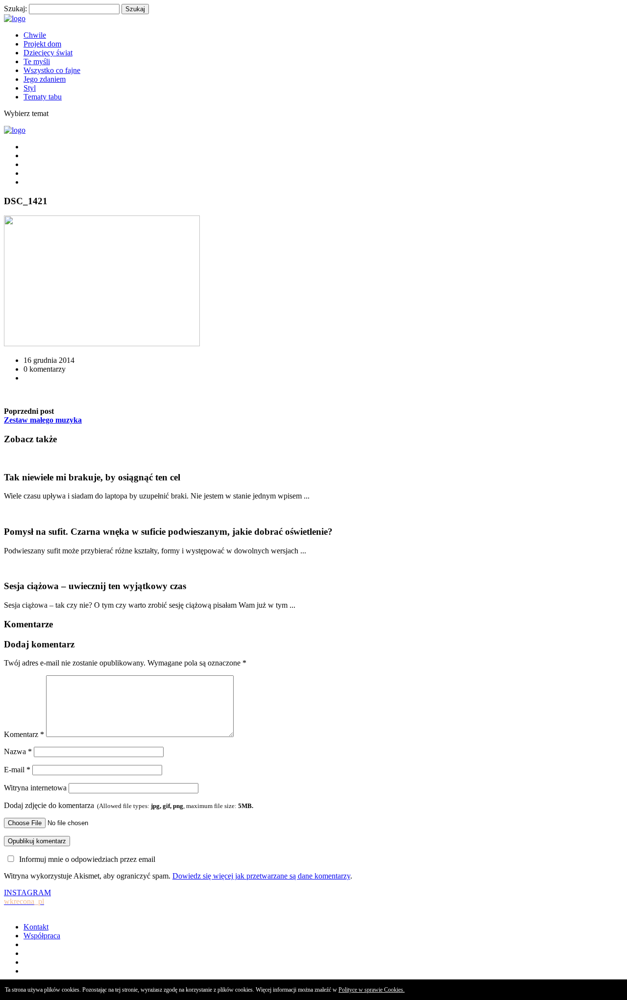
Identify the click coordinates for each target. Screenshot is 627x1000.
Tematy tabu (43, 97)
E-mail (17, 769)
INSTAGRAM (27, 896)
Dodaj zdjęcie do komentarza (128, 805)
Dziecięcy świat (48, 52)
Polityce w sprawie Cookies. (371, 989)
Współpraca (42, 935)
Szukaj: (15, 8)
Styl (30, 88)
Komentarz (24, 734)
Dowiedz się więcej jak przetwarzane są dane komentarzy (261, 876)
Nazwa (18, 751)
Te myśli (37, 61)
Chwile (35, 35)
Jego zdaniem (45, 79)
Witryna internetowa (35, 788)
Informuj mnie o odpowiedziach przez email (87, 859)
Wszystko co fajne (52, 70)
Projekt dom (42, 44)
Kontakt (36, 927)
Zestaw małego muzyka (43, 420)
